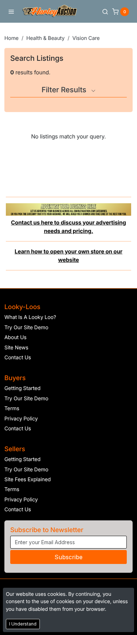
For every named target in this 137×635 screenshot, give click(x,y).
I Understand (23, 624)
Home (11, 38)
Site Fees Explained (27, 479)
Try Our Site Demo (26, 327)
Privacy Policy (21, 419)
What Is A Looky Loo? (30, 317)
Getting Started (22, 388)
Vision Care (86, 38)
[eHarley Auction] (49, 11)
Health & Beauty (45, 38)
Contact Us (17, 357)
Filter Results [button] (65, 89)
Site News (16, 348)
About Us (15, 337)
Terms (11, 408)
